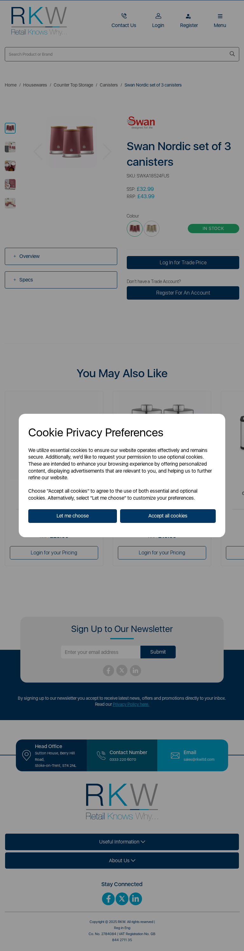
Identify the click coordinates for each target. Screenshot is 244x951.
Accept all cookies (167, 516)
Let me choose (73, 516)
